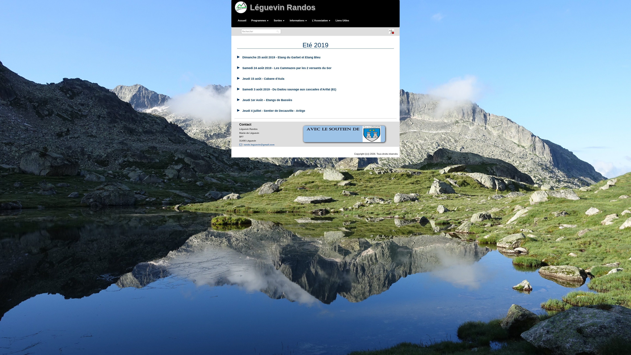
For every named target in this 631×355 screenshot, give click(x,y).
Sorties (279, 20)
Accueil (242, 20)
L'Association (321, 20)
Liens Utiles (342, 20)
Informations (298, 20)
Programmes (260, 20)
